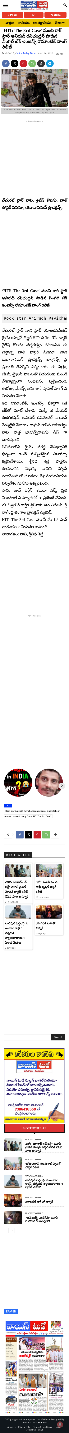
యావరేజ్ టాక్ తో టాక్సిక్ (39, 1202)
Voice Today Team (25, 53)
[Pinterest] (23, 63)
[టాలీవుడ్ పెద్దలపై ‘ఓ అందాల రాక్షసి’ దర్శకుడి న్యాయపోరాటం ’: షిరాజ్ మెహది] (18, 912)
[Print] (41, 63)
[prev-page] (6, 1230)
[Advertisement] (34, 158)
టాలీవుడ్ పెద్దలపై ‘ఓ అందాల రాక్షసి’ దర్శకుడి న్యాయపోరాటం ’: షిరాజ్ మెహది (44, 1184)
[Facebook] (6, 63)
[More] (55, 834)
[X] (14, 63)
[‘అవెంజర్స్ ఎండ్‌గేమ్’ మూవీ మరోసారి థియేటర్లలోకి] (13, 1217)
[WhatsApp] (32, 63)
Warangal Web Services (34, 1422)
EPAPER (11, 1311)
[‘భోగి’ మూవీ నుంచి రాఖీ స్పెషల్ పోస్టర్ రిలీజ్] (49, 870)
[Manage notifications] (60, 1424)
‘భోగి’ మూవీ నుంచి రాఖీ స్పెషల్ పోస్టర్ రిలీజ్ (46, 887)
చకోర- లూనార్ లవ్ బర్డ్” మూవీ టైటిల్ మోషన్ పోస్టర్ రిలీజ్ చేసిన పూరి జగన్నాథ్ (43, 1147)
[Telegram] (50, 63)
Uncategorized (34, 1139)
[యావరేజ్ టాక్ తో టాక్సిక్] (49, 912)
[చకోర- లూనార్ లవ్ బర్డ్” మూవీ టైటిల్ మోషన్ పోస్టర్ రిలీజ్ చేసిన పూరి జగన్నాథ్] (18, 870)
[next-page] (12, 1230)
